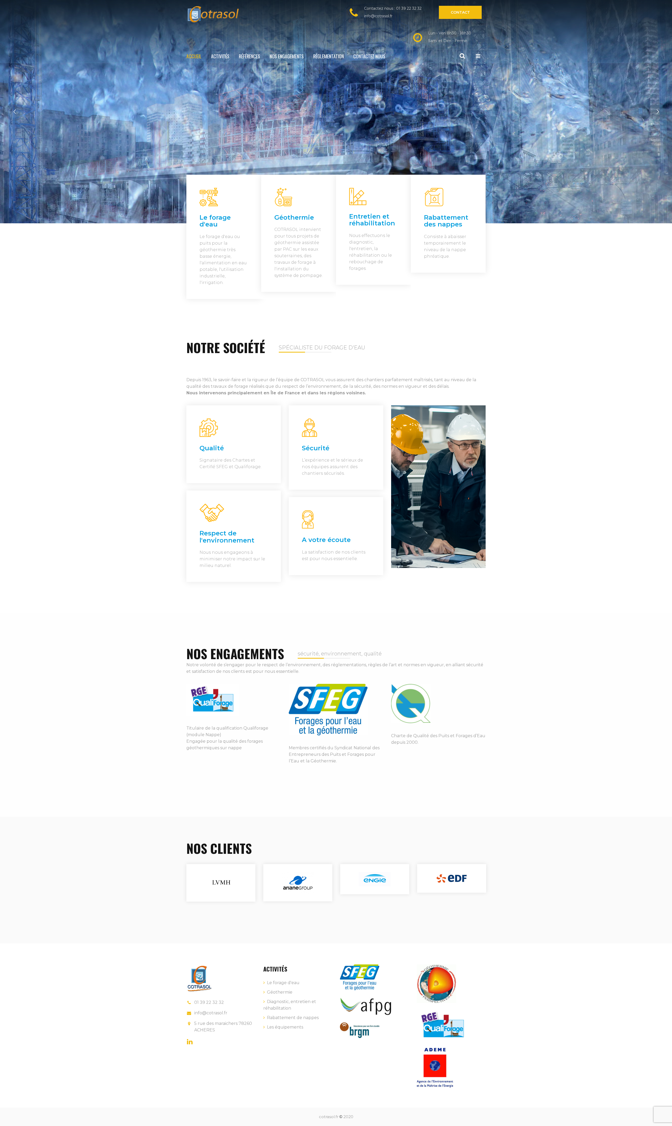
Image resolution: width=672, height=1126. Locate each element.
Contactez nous (369, 56)
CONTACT (460, 12)
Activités (220, 56)
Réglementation (328, 56)
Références (249, 56)
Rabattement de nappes (293, 1017)
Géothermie (279, 992)
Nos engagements (287, 56)
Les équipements (285, 1027)
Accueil (194, 56)
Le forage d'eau (283, 982)
